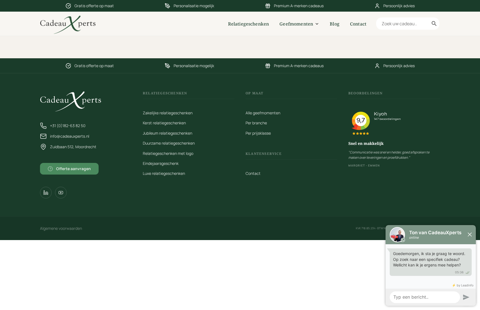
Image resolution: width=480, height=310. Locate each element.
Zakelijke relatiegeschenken (167, 112)
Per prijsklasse (258, 133)
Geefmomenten (296, 24)
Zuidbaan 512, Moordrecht (73, 146)
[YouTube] (61, 192)
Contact (358, 24)
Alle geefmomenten (263, 112)
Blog (334, 24)
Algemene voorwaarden (61, 228)
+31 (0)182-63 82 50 (68, 125)
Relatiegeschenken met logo (168, 153)
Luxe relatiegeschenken (164, 173)
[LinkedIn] (46, 192)
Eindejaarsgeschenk (161, 163)
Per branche (256, 122)
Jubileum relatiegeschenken (167, 133)
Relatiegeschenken (248, 24)
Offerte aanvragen (70, 168)
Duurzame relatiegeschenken (169, 143)
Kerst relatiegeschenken (164, 122)
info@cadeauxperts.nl (69, 136)
